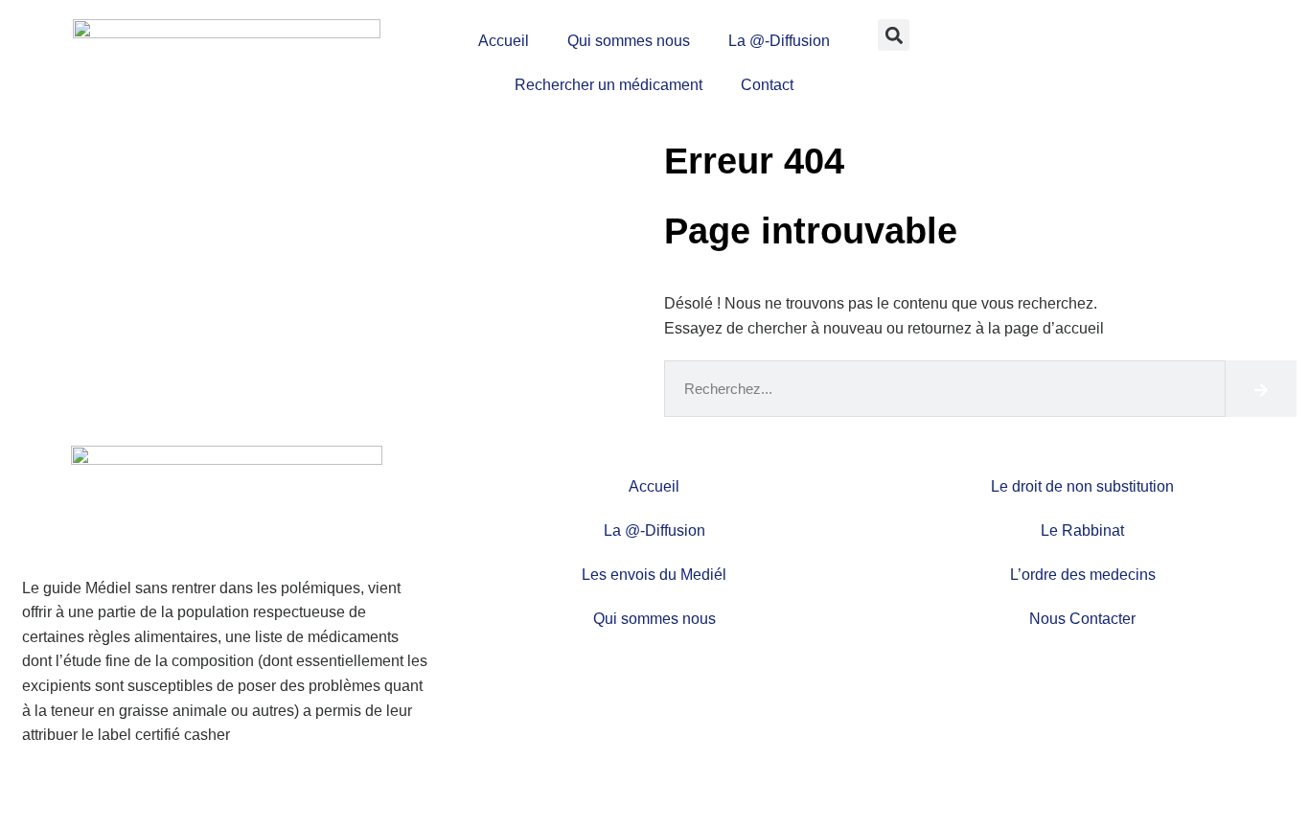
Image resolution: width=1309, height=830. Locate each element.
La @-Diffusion (779, 41)
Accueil (503, 41)
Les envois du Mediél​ (654, 574)
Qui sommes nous (628, 41)
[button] (893, 35)
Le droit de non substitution (1082, 486)
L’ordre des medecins (1083, 574)
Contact (767, 85)
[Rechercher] (1261, 388)
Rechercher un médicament (608, 85)
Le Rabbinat (1082, 530)
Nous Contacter (1082, 619)
